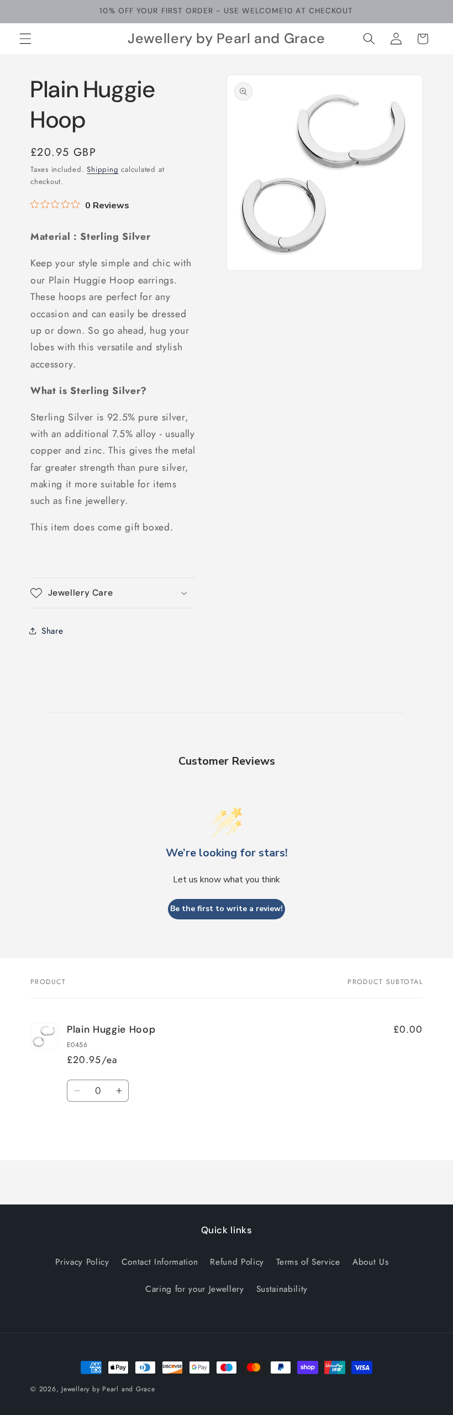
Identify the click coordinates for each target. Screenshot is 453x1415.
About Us (370, 1262)
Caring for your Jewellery (194, 1289)
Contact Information (160, 1262)
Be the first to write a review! (226, 908)
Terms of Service (308, 1262)
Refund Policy (237, 1262)
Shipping (102, 169)
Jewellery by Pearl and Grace (108, 1389)
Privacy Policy (82, 1262)
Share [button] (52, 631)
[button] (25, 38)
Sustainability (282, 1289)
